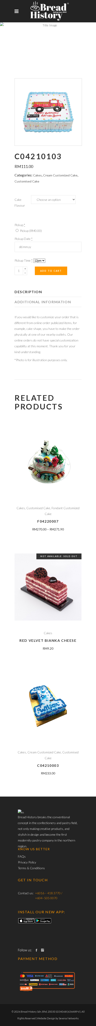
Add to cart (51, 270)
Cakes (37, 175)
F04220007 (47, 521)
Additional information (43, 302)
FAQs (22, 856)
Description (28, 292)
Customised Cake (27, 181)
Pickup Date (24, 239)
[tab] (48, 292)
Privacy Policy (27, 862)
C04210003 (48, 765)
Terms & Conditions (31, 868)
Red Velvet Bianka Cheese (47, 640)
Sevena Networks (69, 1018)
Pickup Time (24, 260)
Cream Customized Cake (60, 175)
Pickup (30, 231)
